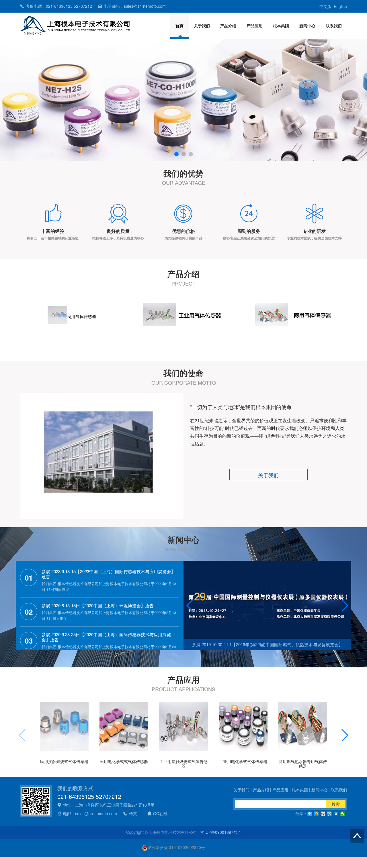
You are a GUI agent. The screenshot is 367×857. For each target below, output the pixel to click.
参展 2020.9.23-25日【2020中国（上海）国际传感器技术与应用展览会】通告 (106, 637)
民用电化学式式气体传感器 (124, 761)
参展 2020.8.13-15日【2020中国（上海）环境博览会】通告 (98, 605)
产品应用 (255, 25)
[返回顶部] (357, 836)
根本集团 (281, 25)
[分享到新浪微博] (323, 813)
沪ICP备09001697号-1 (220, 832)
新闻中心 (307, 25)
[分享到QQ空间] (316, 813)
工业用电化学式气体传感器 (243, 761)
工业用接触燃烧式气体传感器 (183, 763)
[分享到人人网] (336, 813)
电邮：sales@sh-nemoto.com (90, 813)
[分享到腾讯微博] (329, 813)
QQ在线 (160, 813)
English (340, 6)
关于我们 (202, 25)
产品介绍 (228, 25)
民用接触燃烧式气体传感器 (64, 761)
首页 (179, 25)
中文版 (325, 6)
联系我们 (334, 25)
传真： (135, 813)
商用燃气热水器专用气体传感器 (303, 763)
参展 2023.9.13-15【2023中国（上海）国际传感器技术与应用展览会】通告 (108, 574)
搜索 (336, 804)
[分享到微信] (342, 813)
